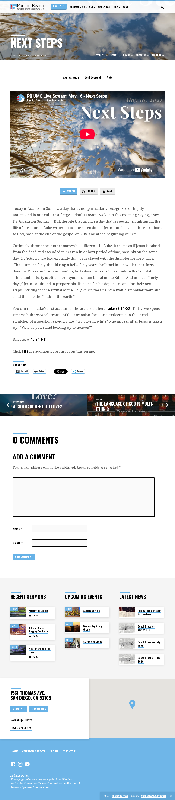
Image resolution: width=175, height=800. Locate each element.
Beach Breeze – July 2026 (149, 643)
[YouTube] (27, 764)
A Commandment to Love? (37, 406)
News (117, 7)
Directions (39, 709)
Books (127, 55)
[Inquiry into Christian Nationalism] (127, 612)
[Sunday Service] (72, 612)
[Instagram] (20, 764)
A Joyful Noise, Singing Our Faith (38, 629)
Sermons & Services (82, 7)
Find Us (53, 751)
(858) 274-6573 (21, 728)
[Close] (171, 796)
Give (125, 7)
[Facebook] (13, 764)
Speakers (141, 55)
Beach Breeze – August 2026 (146, 628)
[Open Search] (162, 7)
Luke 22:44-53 (118, 308)
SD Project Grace (92, 641)
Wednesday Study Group (92, 627)
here (25, 351)
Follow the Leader (38, 610)
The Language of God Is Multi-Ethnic (124, 406)
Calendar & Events (33, 751)
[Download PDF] (36, 615)
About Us (59, 6)
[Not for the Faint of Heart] (18, 650)
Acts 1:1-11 (39, 339)
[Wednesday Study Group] (72, 627)
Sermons (26, 55)
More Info (19, 709)
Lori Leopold (93, 77)
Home (14, 55)
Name (17, 529)
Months (157, 55)
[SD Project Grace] (72, 643)
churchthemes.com (37, 787)
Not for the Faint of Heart (40, 650)
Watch (70, 191)
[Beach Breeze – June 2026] (127, 659)
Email (18, 543)
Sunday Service (91, 610)
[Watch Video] (30, 616)
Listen (90, 191)
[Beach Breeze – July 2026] (127, 643)
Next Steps (40, 55)
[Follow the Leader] (18, 612)
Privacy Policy (19, 775)
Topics (100, 55)
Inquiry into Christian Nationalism (149, 612)
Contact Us (69, 751)
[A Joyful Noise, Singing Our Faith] (18, 629)
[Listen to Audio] (33, 616)
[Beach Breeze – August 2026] (127, 628)
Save (109, 191)
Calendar (104, 7)
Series (114, 55)
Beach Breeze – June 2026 (149, 659)
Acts (110, 77)
